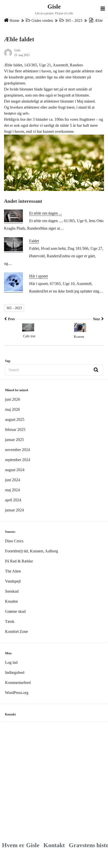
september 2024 (17, 460)
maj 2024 (12, 490)
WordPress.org (16, 692)
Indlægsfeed (14, 672)
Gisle (54, 6)
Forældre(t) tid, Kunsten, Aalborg (31, 551)
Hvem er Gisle (20, 845)
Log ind (11, 662)
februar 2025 (15, 429)
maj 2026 (12, 409)
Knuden (11, 601)
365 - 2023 (73, 21)
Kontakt (54, 845)
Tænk (9, 621)
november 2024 (17, 450)
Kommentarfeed (18, 682)
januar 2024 (14, 510)
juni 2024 (12, 480)
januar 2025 (14, 439)
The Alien (13, 571)
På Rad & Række (19, 561)
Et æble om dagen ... (45, 213)
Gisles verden (42, 21)
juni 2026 (12, 399)
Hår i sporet (38, 276)
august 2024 (14, 470)
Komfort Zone (16, 631)
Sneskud (12, 591)
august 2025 (14, 419)
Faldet (34, 241)
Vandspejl (13, 581)
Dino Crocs (14, 541)
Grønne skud (15, 611)
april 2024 (13, 500)
